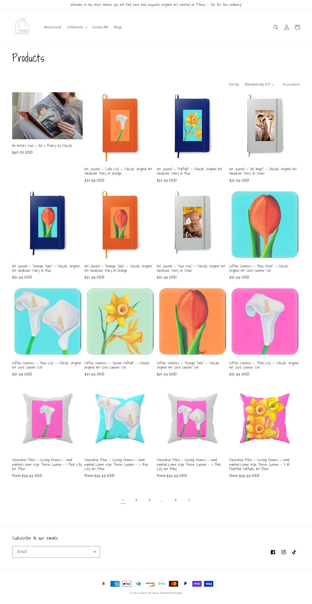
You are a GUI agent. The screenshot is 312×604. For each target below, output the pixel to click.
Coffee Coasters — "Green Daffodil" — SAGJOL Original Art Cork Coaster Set (117, 365)
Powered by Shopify (171, 593)
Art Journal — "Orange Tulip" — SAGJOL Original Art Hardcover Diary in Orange (118, 268)
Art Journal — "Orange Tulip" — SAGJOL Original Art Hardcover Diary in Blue (45, 268)
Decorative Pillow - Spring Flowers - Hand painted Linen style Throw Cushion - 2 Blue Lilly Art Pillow (116, 464)
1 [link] (123, 500)
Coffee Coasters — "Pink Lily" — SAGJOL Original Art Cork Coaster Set (263, 365)
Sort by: (234, 84)
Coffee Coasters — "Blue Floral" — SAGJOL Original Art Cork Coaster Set (259, 268)
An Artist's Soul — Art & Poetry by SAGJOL (42, 145)
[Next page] (189, 500)
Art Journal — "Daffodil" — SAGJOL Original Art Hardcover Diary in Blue (189, 171)
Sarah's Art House (149, 593)
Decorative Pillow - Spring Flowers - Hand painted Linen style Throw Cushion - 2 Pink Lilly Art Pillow (189, 464)
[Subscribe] (94, 552)
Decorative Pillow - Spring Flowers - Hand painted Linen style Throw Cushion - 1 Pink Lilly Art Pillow (47, 464)
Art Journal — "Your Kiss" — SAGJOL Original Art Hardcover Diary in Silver (191, 268)
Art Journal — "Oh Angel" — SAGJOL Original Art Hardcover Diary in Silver (263, 171)
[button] (76, 27)
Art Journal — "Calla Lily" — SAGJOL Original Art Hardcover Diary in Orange (118, 171)
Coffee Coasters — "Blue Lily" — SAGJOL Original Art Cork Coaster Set (46, 365)
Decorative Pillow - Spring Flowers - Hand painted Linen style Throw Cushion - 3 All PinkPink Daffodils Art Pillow (259, 464)
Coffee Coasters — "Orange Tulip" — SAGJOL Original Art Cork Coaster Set (188, 365)
